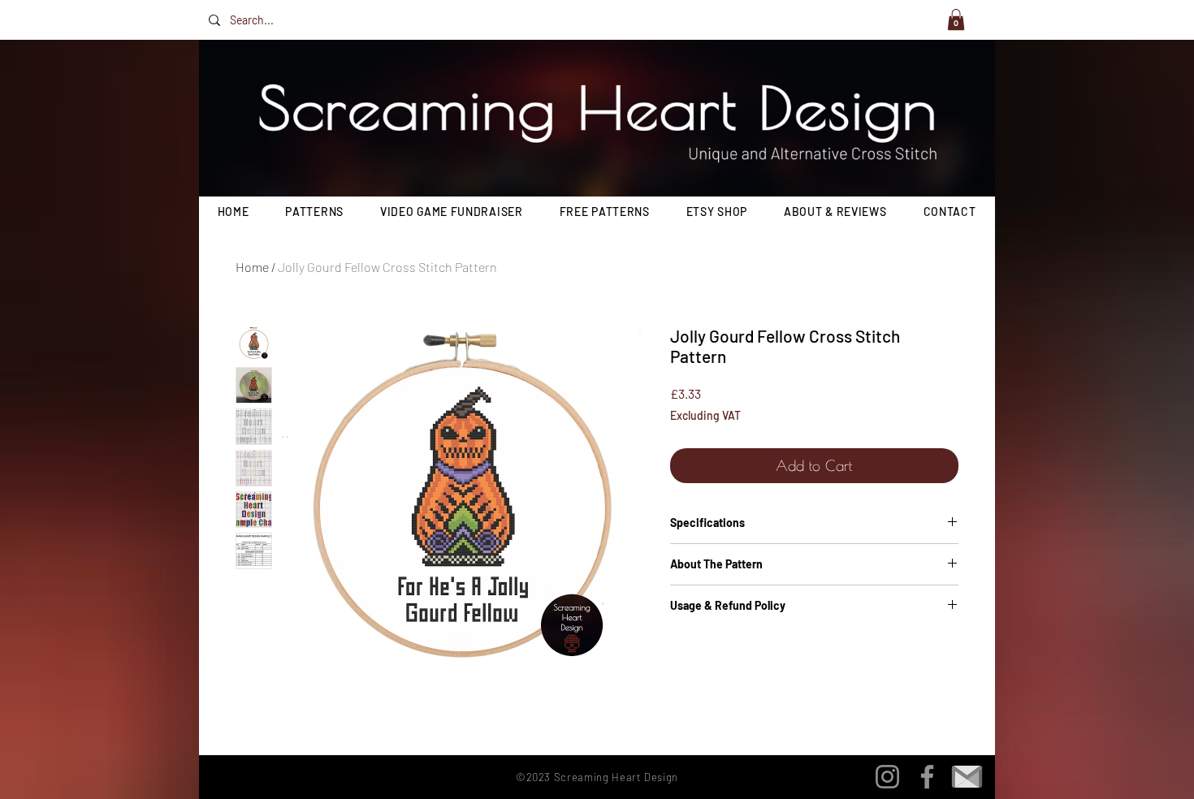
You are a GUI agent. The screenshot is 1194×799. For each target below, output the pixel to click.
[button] (956, 19)
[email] (967, 777)
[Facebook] (927, 777)
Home (252, 266)
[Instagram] (887, 777)
